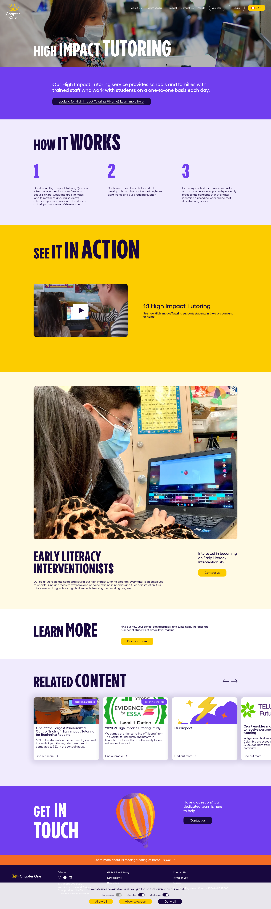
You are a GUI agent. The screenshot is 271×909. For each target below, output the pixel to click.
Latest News (114, 877)
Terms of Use (180, 877)
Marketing (155, 894)
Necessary (108, 894)
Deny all (170, 901)
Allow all (101, 901)
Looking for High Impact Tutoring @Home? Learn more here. (101, 101)
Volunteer (217, 7)
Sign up (167, 860)
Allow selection (135, 901)
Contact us (212, 572)
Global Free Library (118, 872)
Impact (173, 7)
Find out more (137, 641)
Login (237, 7)
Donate (201, 7)
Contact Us (187, 7)
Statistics (132, 894)
